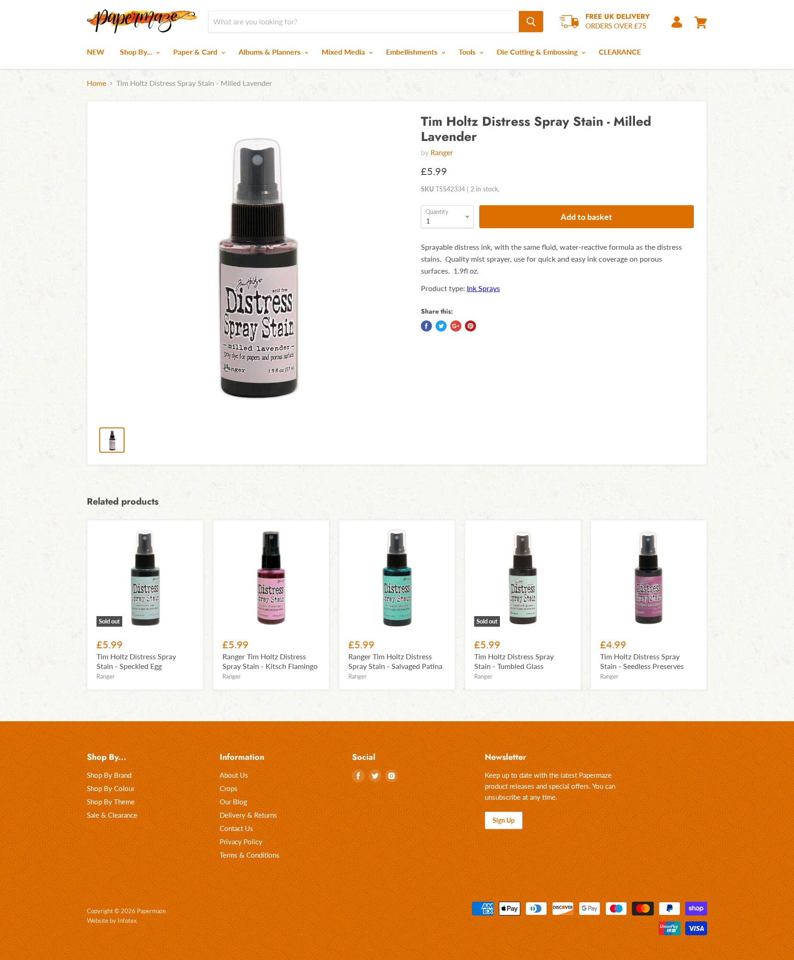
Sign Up (504, 820)
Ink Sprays (483, 288)
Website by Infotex (111, 920)
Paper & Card (196, 51)
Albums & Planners (270, 51)
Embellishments (412, 51)
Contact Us (236, 828)
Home (96, 83)
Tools (468, 51)
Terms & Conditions (249, 855)
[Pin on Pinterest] (470, 325)
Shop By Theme (111, 801)
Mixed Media (344, 51)
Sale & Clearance (112, 815)
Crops (229, 788)
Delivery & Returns (248, 815)
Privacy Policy (241, 841)
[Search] (531, 21)
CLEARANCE (620, 51)
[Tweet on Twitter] (441, 325)
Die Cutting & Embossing (538, 51)
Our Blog (233, 801)
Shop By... (137, 51)
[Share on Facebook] (426, 325)
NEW (95, 51)
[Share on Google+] (455, 325)
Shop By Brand (109, 775)
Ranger (442, 152)
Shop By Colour (111, 788)
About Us (234, 775)
